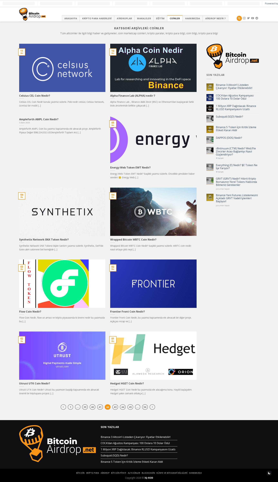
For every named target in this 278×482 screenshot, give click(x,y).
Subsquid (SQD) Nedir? (229, 116)
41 (100, 407)
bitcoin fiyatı (118, 473)
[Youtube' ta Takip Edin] (252, 18)
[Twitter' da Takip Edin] (248, 18)
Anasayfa (70, 18)
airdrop (105, 473)
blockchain (148, 473)
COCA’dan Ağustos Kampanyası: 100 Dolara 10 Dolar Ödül (235, 97)
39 (84, 407)
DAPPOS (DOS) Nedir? (229, 137)
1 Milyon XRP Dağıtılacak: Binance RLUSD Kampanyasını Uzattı (236, 108)
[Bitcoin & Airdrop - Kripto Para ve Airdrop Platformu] (38, 14)
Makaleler (144, 18)
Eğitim (160, 18)
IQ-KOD (149, 477)
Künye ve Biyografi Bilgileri (172, 473)
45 (130, 407)
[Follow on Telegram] (256, 18)
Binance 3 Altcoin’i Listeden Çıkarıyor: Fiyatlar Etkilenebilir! (234, 86)
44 (122, 407)
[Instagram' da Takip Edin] (244, 18)
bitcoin (80, 473)
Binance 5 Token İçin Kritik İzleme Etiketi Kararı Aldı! (236, 129)
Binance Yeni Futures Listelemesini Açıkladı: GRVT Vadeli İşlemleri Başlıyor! (237, 198)
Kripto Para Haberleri (97, 18)
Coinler (175, 18)
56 (145, 407)
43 (115, 407)
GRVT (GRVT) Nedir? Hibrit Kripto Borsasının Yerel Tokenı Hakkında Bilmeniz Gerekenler (236, 181)
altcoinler (134, 473)
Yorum (219, 158)
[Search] (239, 18)
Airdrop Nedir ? (215, 18)
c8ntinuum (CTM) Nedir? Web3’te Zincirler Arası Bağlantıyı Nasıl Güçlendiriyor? (236, 151)
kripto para (92, 473)
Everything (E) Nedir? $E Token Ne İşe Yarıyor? (236, 167)
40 (92, 407)
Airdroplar (124, 18)
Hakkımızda (192, 18)
